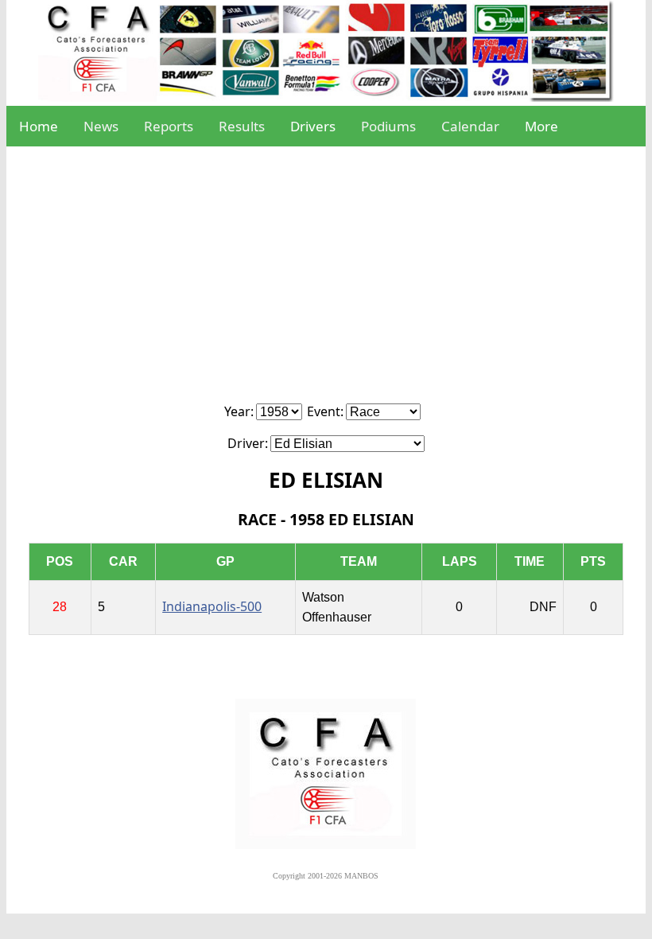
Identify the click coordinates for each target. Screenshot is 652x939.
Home (38, 126)
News (100, 126)
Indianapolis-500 (212, 606)
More (541, 126)
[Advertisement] (326, 283)
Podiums (388, 126)
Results (242, 126)
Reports (168, 126)
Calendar (470, 126)
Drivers (313, 126)
